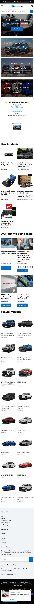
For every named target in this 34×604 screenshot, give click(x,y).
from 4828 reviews (17, 107)
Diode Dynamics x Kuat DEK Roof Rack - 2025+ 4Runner (24, 165)
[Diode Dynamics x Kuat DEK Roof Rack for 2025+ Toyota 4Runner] (25, 153)
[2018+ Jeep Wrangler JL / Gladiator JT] (9, 396)
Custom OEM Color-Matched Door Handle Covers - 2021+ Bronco (20, 594)
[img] (17, 105)
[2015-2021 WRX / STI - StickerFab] (25, 443)
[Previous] (4, 25)
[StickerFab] (17, 6)
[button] (3, 120)
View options (6, 268)
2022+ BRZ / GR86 (7, 475)
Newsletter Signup (6, 520)
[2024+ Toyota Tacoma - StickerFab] (9, 372)
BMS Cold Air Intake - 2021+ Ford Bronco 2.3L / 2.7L (8, 193)
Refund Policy (18, 585)
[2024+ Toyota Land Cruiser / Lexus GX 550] (25, 348)
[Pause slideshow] (31, 16)
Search (5, 582)
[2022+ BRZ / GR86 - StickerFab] (9, 465)
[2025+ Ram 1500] (9, 421)
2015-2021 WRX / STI (24, 453)
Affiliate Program (5, 522)
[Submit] (31, 11)
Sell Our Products (23, 582)
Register (3, 518)
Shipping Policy (28, 584)
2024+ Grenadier (6, 358)
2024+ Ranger (22, 382)
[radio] (18, 267)
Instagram (3, 536)
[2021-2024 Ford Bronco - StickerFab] (9, 324)
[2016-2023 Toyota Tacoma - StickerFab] (25, 396)
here (5, 574)
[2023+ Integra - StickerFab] (25, 421)
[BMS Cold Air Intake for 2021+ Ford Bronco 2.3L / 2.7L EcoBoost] (9, 180)
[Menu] (3, 6)
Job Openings (4, 525)
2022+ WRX (5, 453)
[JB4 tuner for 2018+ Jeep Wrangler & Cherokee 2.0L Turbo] (9, 211)
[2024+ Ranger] (25, 372)
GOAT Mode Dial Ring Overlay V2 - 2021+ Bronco (23, 297)
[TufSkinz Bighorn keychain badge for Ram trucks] (9, 154)
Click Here (19, 30)
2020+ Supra (21, 475)
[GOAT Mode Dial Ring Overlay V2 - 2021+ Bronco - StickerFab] (25, 281)
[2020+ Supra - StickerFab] (25, 465)
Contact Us (13, 582)
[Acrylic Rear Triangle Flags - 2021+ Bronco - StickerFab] (9, 243)
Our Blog (3, 542)
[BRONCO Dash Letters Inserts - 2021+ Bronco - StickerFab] (9, 284)
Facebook (3, 533)
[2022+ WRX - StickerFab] (9, 443)
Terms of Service (16, 584)
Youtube (3, 538)
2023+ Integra (21, 430)
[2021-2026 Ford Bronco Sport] (25, 487)
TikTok (2, 540)
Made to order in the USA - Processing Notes (17, 2)
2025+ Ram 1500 (6, 430)
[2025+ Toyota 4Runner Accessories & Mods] (25, 324)
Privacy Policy (5, 584)
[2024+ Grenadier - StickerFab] (9, 348)
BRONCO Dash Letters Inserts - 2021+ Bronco (7, 297)
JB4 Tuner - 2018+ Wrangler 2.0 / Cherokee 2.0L (7, 223)
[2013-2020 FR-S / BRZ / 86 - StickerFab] (9, 487)
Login (2, 516)
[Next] (30, 25)
